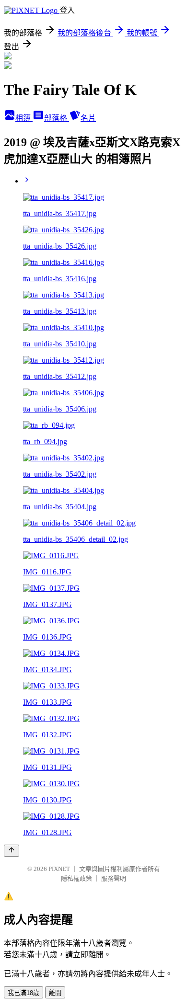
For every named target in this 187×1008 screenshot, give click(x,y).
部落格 (56, 118)
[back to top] (11, 851)
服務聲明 (113, 878)
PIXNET (59, 868)
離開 (55, 993)
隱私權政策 (76, 878)
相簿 (24, 118)
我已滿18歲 (23, 993)
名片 (88, 118)
